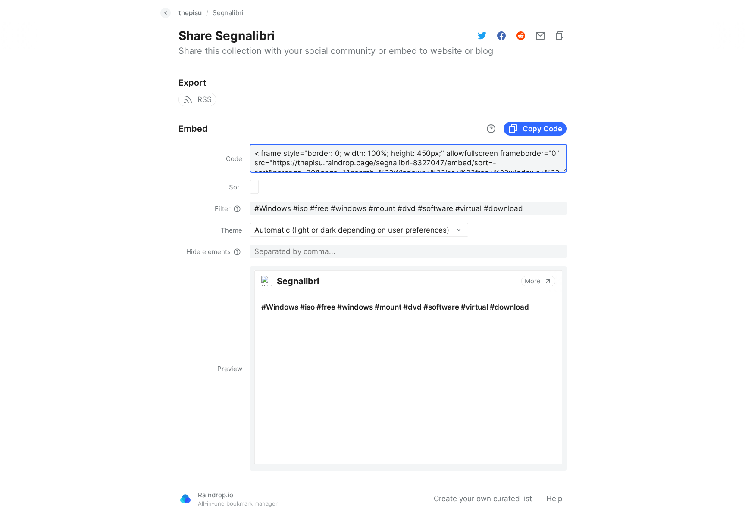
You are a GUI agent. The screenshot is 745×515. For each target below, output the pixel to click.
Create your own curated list (483, 498)
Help (554, 498)
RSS (204, 99)
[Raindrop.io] (185, 499)
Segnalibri (228, 13)
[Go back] (165, 13)
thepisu (190, 13)
